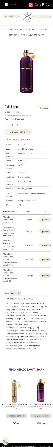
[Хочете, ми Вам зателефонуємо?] (5, 441)
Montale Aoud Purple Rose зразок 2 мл (9, 220)
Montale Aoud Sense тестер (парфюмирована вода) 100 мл (39, 406)
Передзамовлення (18, 132)
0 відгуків (44, 108)
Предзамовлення (46, 220)
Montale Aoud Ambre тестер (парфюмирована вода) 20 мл (14, 406)
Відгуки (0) (15, 293)
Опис (7, 293)
